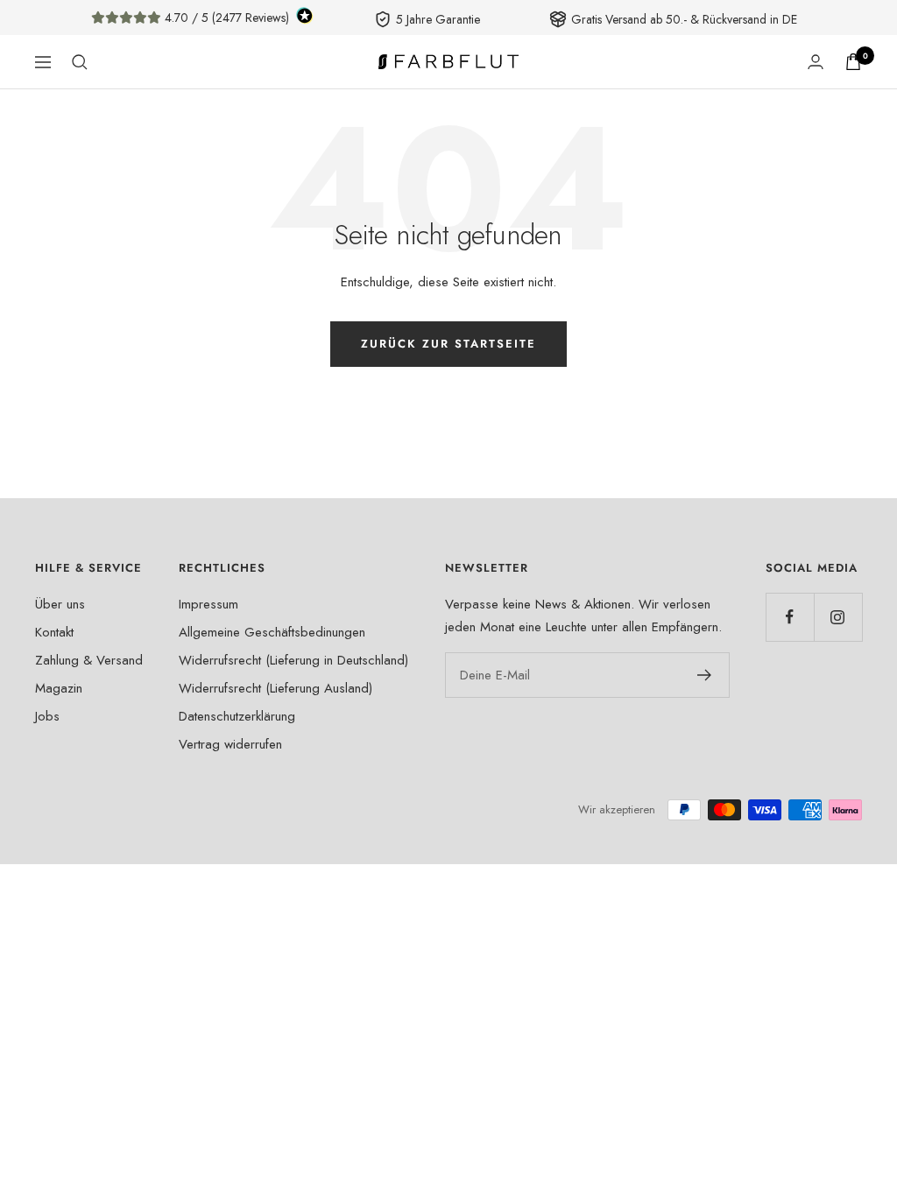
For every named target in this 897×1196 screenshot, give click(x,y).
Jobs (47, 716)
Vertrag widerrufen (230, 744)
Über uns (60, 604)
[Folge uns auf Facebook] (790, 617)
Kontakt (54, 632)
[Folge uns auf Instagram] (838, 617)
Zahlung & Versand (89, 660)
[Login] (815, 61)
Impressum (208, 604)
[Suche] (80, 62)
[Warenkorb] (853, 61)
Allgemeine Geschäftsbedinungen (272, 632)
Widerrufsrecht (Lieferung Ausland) (275, 688)
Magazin (58, 688)
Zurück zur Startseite (448, 343)
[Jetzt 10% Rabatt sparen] (704, 675)
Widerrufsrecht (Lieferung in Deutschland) (293, 660)
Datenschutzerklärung (237, 716)
